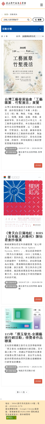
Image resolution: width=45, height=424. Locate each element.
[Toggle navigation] (41, 5)
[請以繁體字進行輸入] (28, 20)
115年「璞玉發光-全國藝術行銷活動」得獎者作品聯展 (24, 337)
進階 (39, 20)
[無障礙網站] (11, 419)
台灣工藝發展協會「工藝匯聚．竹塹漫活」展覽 (24, 101)
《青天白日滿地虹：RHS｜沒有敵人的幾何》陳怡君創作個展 (24, 236)
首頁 (6, 14)
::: (2, 14)
